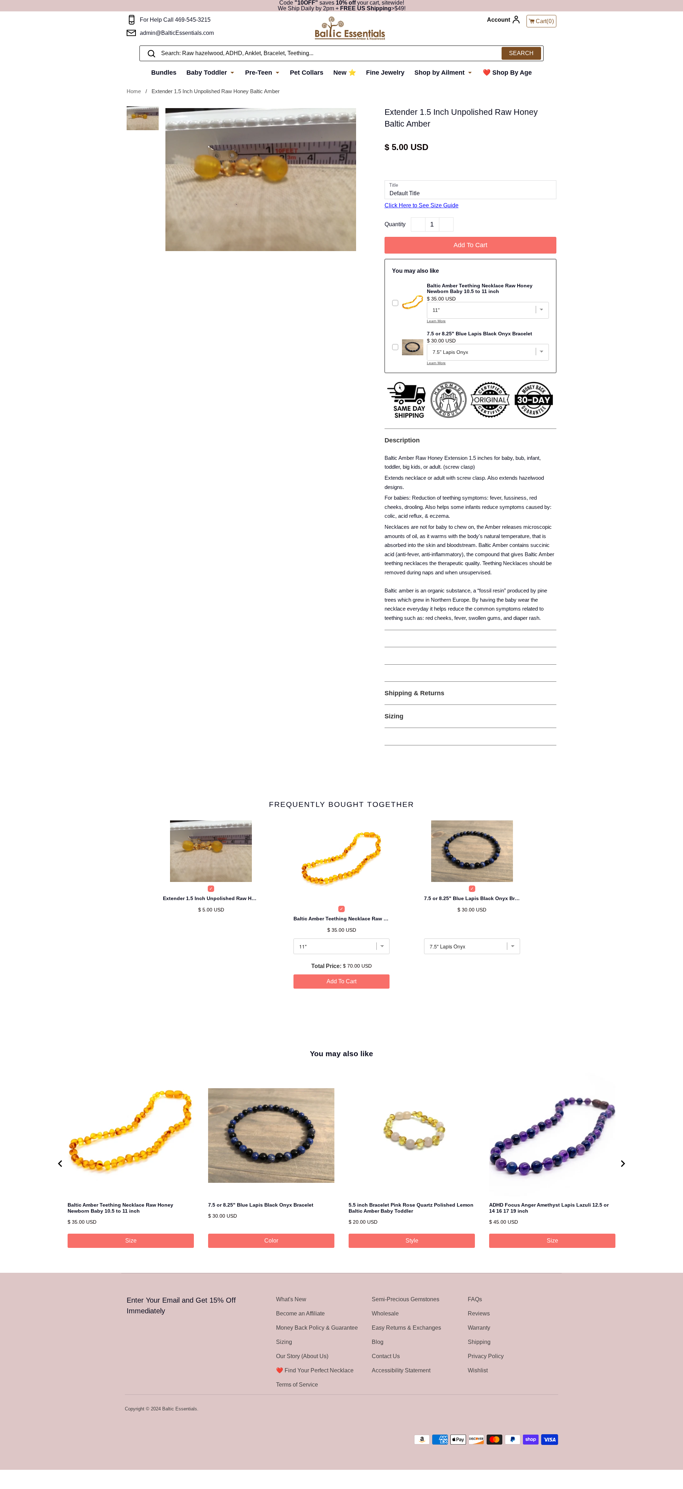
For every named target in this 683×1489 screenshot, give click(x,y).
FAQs (475, 1299)
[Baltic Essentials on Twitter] (525, 1409)
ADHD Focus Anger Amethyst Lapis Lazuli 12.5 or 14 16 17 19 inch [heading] (549, 1208)
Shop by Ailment (440, 72)
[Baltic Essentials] (349, 28)
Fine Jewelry (385, 72)
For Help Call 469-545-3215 (175, 20)
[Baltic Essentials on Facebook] (535, 1409)
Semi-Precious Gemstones (405, 1299)
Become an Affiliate (300, 1313)
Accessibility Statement (401, 1370)
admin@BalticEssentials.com (177, 33)
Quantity (395, 224)
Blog (377, 1342)
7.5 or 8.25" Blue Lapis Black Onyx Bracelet (472, 898)
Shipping (479, 1342)
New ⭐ (344, 72)
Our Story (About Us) (302, 1356)
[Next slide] (622, 1163)
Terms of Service (297, 1385)
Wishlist (478, 1370)
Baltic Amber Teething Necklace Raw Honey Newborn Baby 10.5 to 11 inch (341, 918)
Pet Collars (306, 72)
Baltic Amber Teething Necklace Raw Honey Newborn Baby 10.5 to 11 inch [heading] (120, 1208)
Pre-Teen (259, 72)
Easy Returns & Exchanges (406, 1328)
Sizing (284, 1342)
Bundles (163, 72)
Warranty (479, 1328)
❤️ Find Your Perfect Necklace (315, 1370)
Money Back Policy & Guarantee (317, 1328)
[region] (341, 1163)
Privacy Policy (486, 1356)
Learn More (436, 321)
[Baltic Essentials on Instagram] (553, 1409)
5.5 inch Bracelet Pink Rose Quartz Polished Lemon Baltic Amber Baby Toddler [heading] (411, 1208)
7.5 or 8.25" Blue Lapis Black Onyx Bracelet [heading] (260, 1205)
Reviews (479, 1313)
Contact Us (386, 1356)
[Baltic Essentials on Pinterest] (544, 1409)
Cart (545, 21)
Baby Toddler (207, 72)
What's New (291, 1299)
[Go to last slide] (60, 1163)
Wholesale (385, 1313)
